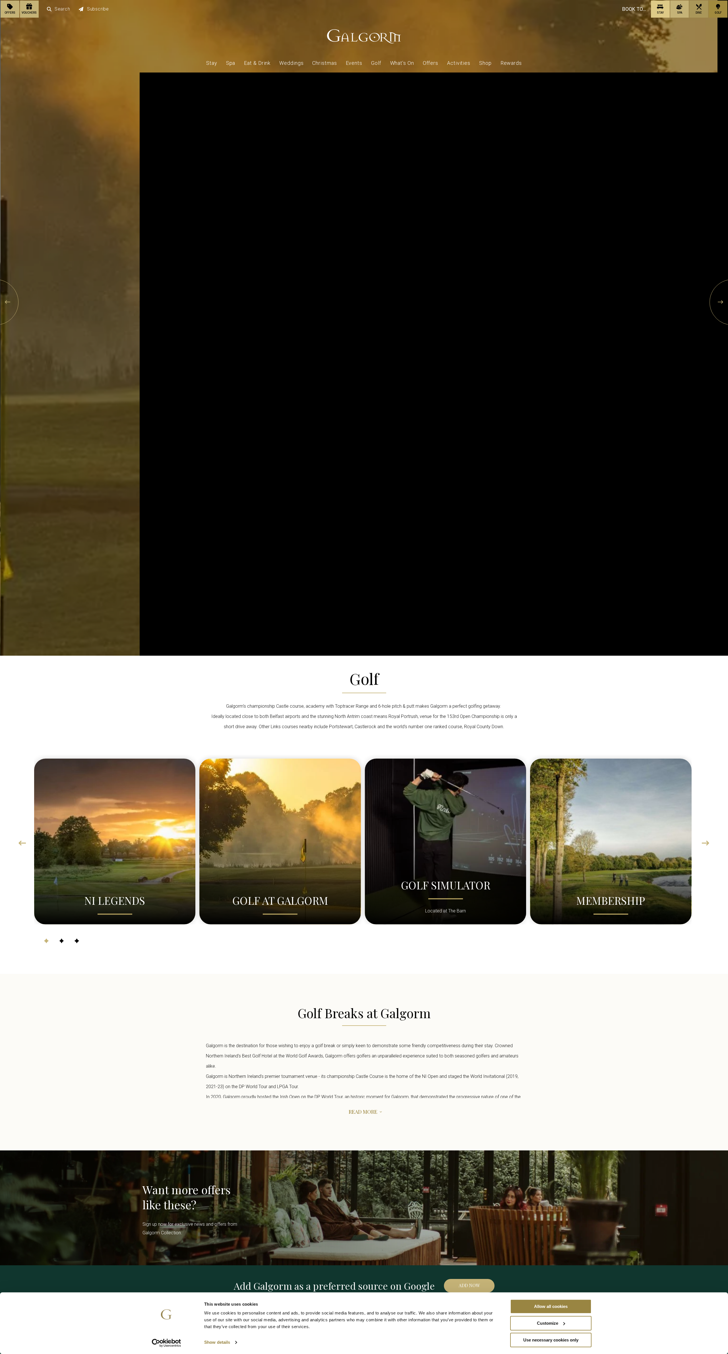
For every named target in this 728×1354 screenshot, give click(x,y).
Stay (211, 63)
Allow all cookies (551, 1306)
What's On (402, 63)
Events (354, 63)
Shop (485, 63)
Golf (376, 63)
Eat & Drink (257, 63)
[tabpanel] (114, 839)
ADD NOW (469, 1285)
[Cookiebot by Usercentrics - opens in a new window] (166, 1343)
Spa (230, 63)
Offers (430, 63)
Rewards (511, 63)
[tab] (46, 941)
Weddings (291, 63)
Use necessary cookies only (550, 1340)
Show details (217, 1342)
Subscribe (98, 9)
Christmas (324, 63)
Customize (547, 1323)
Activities (458, 63)
